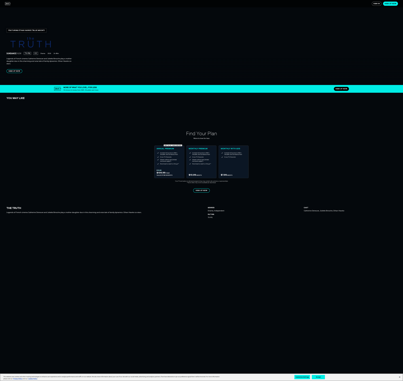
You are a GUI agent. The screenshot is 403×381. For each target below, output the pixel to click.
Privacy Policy (17, 379)
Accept (318, 377)
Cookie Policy (32, 379)
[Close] (399, 377)
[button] (14, 71)
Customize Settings (302, 377)
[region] (68, 42)
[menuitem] (8, 3)
